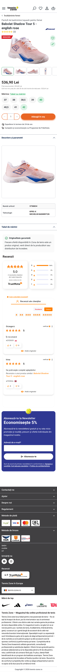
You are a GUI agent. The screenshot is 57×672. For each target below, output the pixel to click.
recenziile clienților (15, 276)
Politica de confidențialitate (40, 466)
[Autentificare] (47, 8)
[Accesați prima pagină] (12, 8)
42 (24, 107)
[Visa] (15, 523)
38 (14, 100)
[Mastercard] (25, 523)
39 (33, 100)
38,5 (24, 100)
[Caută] (34, 8)
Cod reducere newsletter (19, 466)
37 (6, 100)
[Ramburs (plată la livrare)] (35, 523)
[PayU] (6, 523)
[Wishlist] (40, 8)
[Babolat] (50, 29)
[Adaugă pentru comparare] (52, 44)
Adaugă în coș (38, 116)
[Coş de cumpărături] (53, 8)
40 (41, 99)
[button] (8, 297)
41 (16, 108)
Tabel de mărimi (9, 227)
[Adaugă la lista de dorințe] (52, 38)
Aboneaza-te (30, 456)
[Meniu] (4, 8)
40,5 (7, 108)
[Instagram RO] (11, 561)
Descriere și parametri (12, 137)
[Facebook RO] (4, 561)
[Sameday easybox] (25, 538)
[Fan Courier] (6, 538)
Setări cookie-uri (4, 548)
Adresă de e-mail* (12, 442)
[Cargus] (15, 538)
